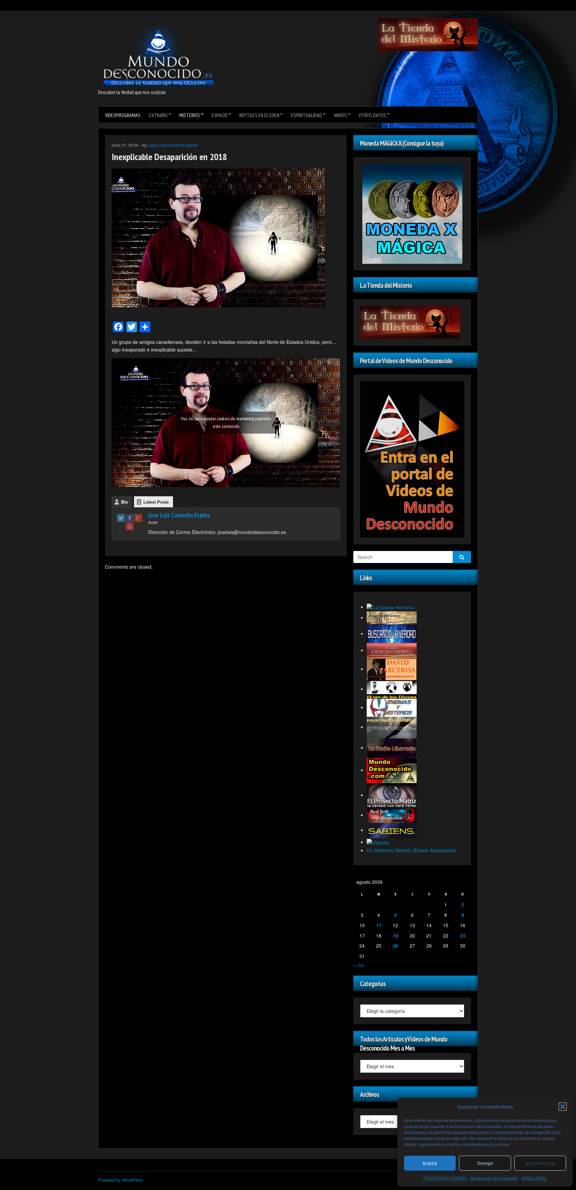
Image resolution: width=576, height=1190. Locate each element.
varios (340, 115)
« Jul (358, 965)
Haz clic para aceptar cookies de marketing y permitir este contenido (226, 422)
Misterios (189, 115)
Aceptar (430, 1163)
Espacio (220, 115)
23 (462, 935)
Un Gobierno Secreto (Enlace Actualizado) (411, 850)
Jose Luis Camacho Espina (173, 145)
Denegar (485, 1163)
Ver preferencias (540, 1163)
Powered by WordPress (120, 1180)
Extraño (158, 115)
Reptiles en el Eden (259, 115)
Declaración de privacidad (494, 1178)
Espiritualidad (306, 115)
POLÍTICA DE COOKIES (445, 1178)
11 (378, 925)
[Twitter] (121, 518)
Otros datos (372, 115)
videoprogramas (122, 115)
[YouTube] (130, 526)
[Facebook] (130, 518)
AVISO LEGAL (534, 1178)
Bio (124, 502)
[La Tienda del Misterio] (428, 34)
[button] (562, 1106)
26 (395, 945)
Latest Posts (156, 502)
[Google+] (138, 518)
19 (395, 935)
